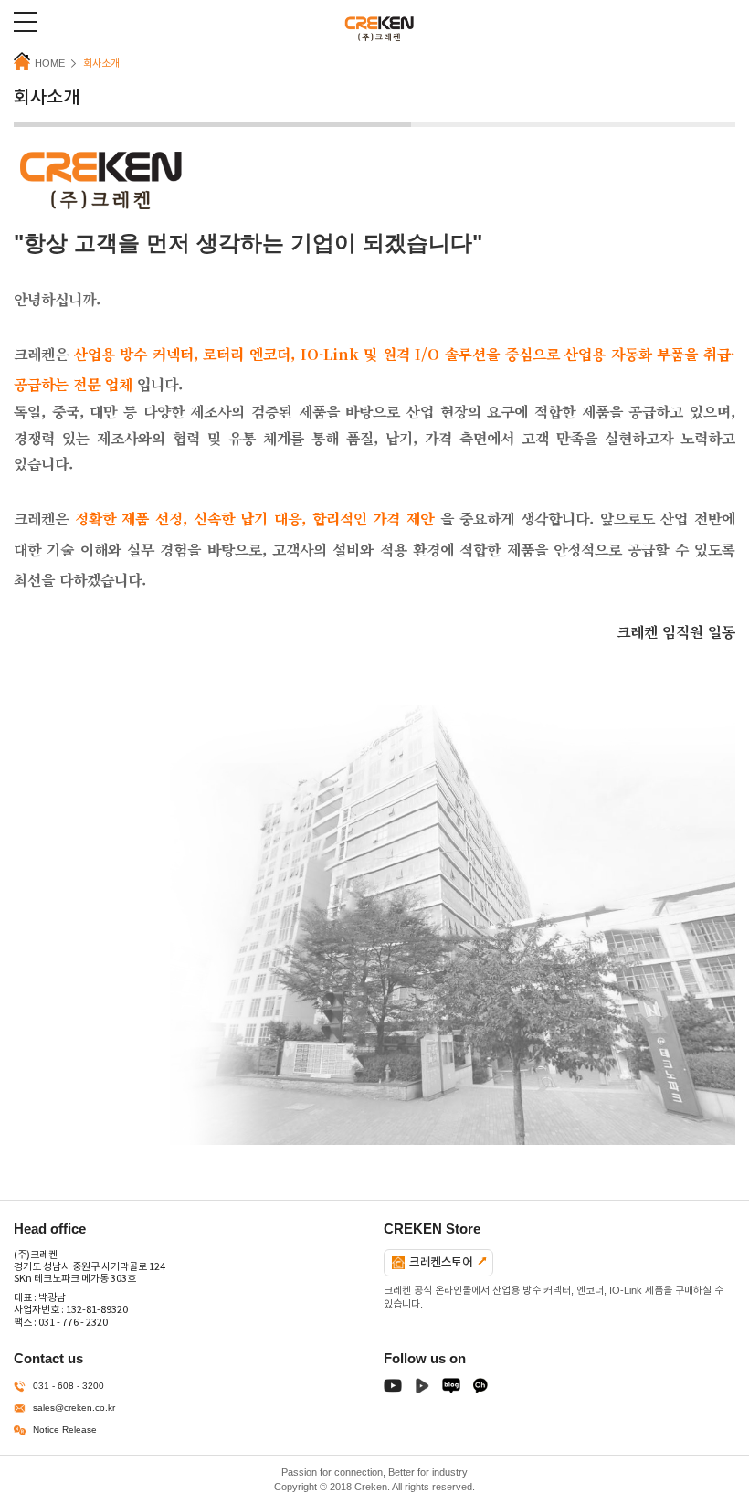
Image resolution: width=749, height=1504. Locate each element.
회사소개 (101, 63)
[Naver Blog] (451, 1389)
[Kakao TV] (480, 1389)
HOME (50, 63)
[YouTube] (393, 1389)
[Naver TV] (422, 1389)
